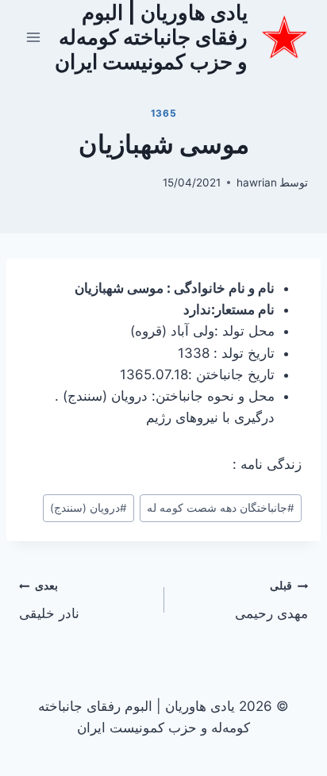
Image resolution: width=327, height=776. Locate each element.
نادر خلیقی (49, 600)
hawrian (257, 182)
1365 (163, 113)
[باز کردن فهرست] (33, 37)
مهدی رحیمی (271, 600)
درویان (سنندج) (88, 507)
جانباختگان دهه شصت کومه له (220, 507)
